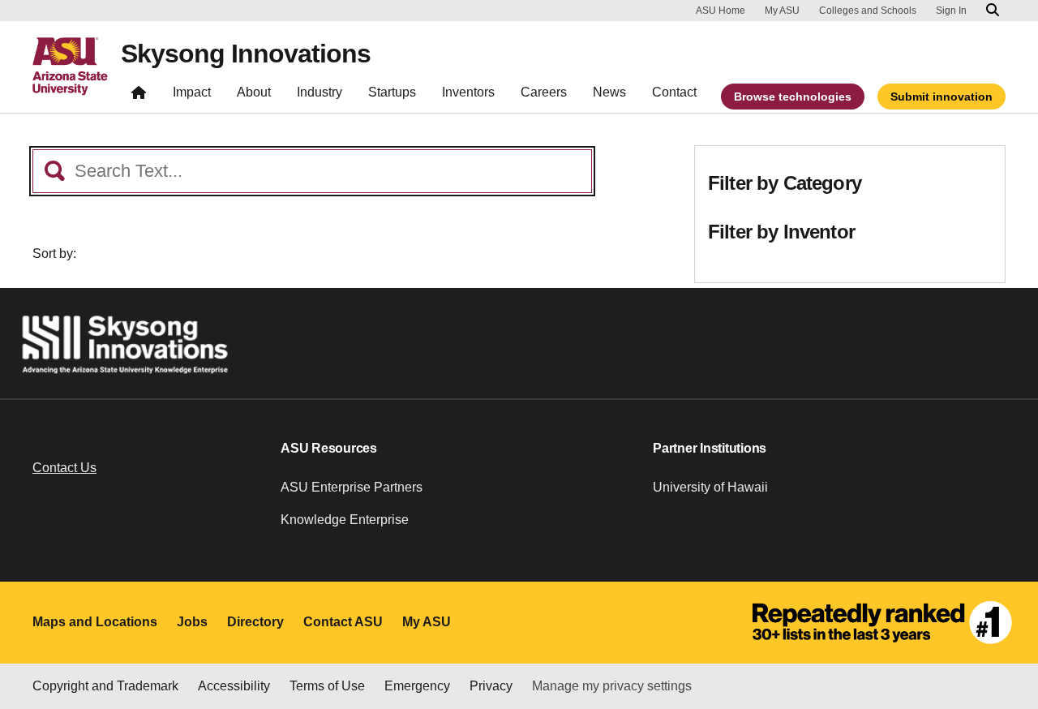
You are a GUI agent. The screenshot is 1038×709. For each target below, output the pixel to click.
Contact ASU (343, 622)
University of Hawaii (710, 487)
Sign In (951, 10)
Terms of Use (327, 686)
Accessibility (234, 686)
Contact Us (64, 468)
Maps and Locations (94, 622)
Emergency (417, 686)
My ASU (782, 10)
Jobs (192, 622)
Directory (255, 622)
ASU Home (720, 10)
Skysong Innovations (246, 54)
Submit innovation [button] (941, 96)
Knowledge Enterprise (345, 519)
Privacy (491, 686)
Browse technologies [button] (792, 96)
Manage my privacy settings (612, 686)
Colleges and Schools (867, 10)
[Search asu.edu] (993, 10)
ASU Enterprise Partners (351, 487)
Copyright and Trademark (105, 686)
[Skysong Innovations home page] (139, 96)
